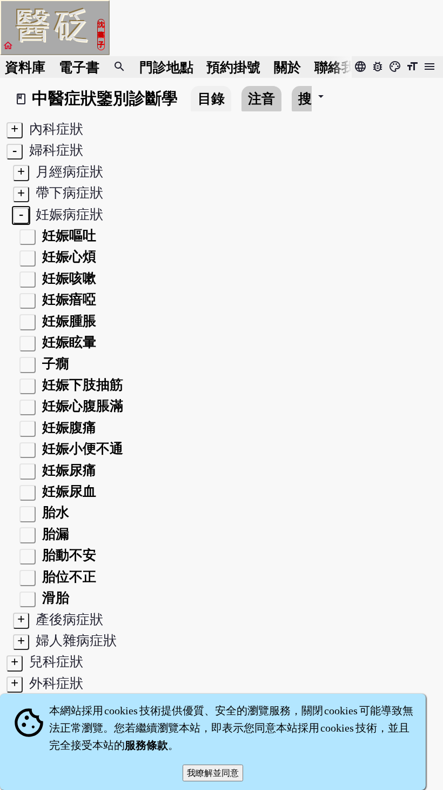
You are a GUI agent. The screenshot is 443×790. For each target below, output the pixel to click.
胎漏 (54, 534)
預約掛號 (233, 67)
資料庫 (25, 67)
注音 (261, 98)
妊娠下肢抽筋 (81, 384)
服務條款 (146, 745)
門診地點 (166, 67)
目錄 (211, 98)
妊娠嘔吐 (67, 235)
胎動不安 (67, 555)
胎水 (54, 512)
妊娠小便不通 (81, 448)
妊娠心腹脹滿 (81, 406)
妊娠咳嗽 (67, 278)
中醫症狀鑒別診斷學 (105, 98)
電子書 (79, 67)
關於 (287, 67)
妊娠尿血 (67, 491)
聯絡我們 (341, 67)
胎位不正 (67, 576)
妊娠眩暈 (67, 342)
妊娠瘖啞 (67, 299)
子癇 (54, 363)
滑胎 (54, 597)
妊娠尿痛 (67, 470)
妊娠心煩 (67, 256)
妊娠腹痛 (67, 427)
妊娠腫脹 (67, 321)
